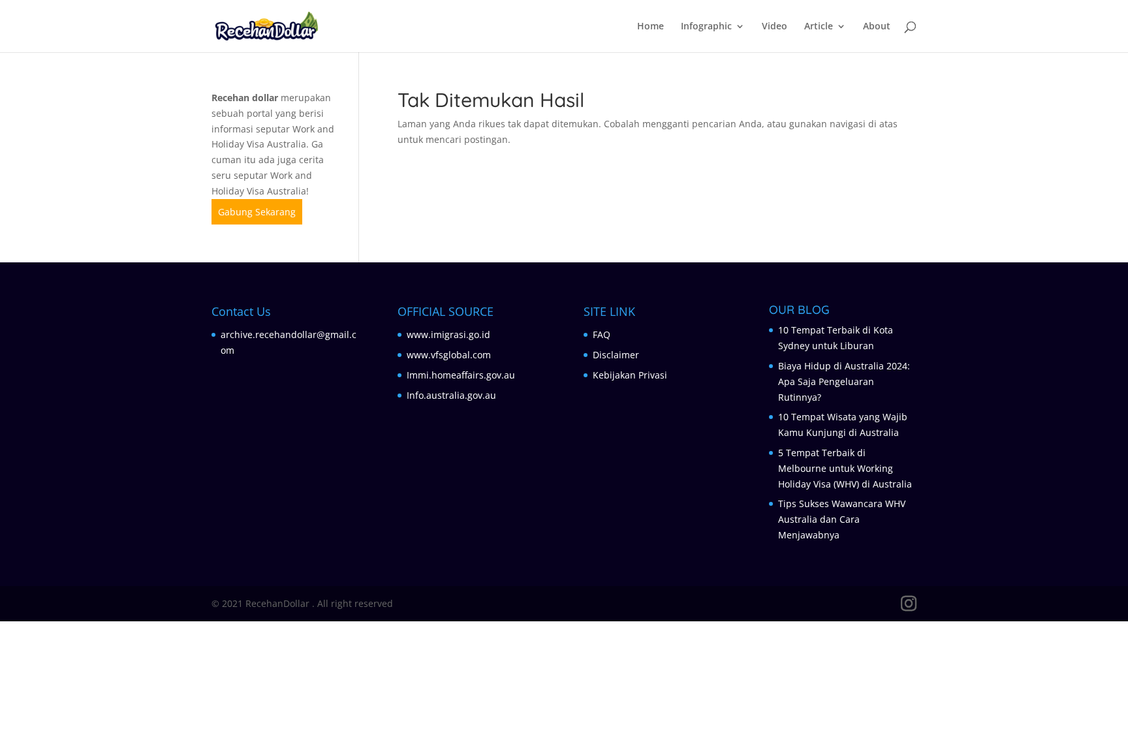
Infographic (706, 27)
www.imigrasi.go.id (448, 334)
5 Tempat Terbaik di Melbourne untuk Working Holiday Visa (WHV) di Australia (845, 468)
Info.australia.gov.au (451, 395)
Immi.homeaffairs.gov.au (461, 375)
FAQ (601, 334)
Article (818, 27)
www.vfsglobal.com (449, 355)
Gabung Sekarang (257, 212)
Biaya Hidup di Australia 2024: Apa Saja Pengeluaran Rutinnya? (844, 381)
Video (774, 27)
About (876, 27)
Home (650, 27)
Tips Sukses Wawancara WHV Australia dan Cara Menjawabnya (841, 519)
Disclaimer (616, 355)
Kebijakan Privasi (630, 375)
